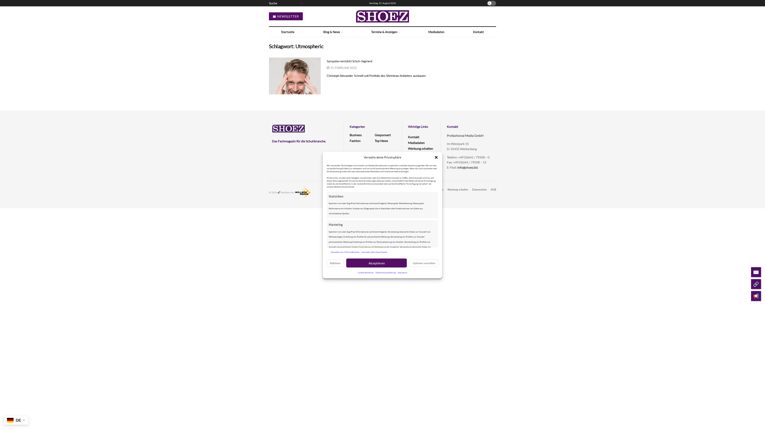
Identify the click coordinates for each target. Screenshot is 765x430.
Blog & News (331, 32)
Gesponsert (383, 135)
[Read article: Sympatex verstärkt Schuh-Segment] (295, 76)
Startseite (287, 32)
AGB (493, 189)
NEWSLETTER (287, 16)
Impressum (402, 272)
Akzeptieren (377, 263)
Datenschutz (479, 189)
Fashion (355, 141)
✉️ (756, 272)
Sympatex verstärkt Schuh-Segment (350, 61)
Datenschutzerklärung (386, 272)
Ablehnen (335, 263)
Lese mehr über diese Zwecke (374, 252)
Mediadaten (436, 32)
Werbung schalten (420, 148)
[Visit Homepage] (382, 16)
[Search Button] (300, 3)
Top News (381, 141)
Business (356, 135)
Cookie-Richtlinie (366, 272)
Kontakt (478, 32)
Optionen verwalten (424, 263)
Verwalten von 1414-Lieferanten (345, 252)
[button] (436, 157)
